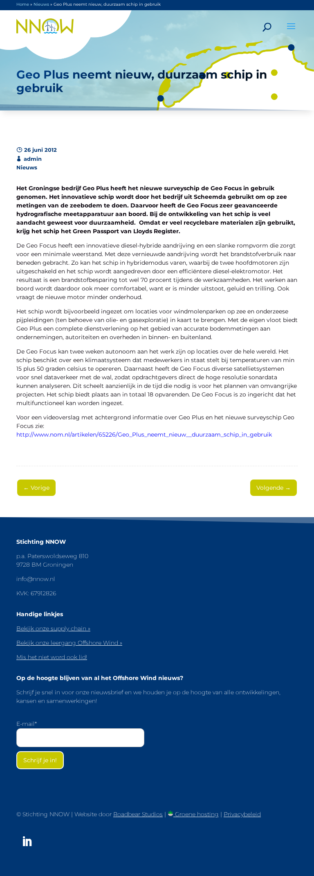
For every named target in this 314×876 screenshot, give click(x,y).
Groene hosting (196, 814)
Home (22, 4)
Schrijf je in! (40, 760)
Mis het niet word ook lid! (51, 657)
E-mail (26, 723)
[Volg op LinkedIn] (27, 841)
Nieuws (41, 4)
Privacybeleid (242, 814)
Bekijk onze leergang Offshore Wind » (69, 642)
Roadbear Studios (138, 814)
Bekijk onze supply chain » (53, 628)
